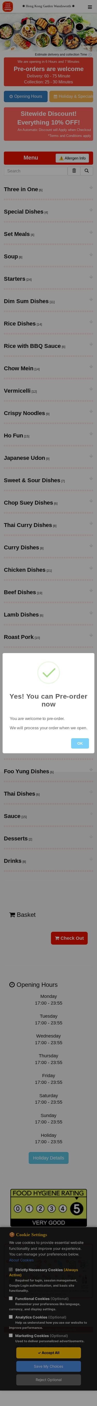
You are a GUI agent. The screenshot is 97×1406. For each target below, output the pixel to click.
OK (80, 743)
